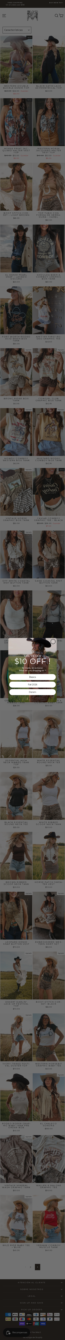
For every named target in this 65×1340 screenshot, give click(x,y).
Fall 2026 (32, 684)
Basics (32, 677)
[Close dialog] (53, 641)
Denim (32, 692)
